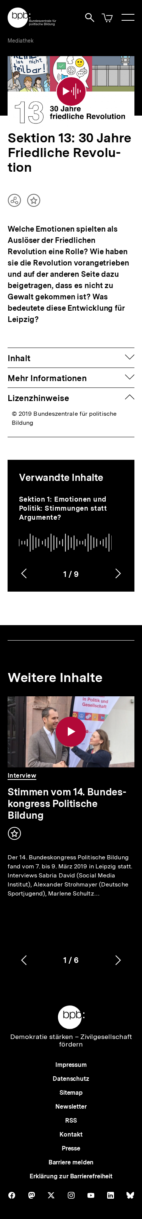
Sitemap (71, 1092)
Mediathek (21, 41)
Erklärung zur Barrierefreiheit (71, 1176)
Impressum (71, 1064)
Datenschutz (71, 1078)
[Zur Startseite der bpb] (32, 25)
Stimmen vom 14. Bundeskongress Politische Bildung (67, 803)
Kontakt (70, 1134)
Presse (71, 1148)
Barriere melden (71, 1162)
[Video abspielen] (71, 91)
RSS (71, 1120)
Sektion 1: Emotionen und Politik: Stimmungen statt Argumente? (63, 508)
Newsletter (71, 1106)
